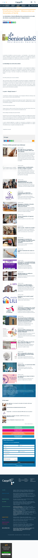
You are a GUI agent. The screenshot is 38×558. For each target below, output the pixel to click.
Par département (20, 499)
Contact (25, 478)
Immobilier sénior (28, 517)
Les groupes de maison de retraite (19, 495)
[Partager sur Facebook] (4, 141)
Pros (34, 5)
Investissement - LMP (21, 524)
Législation (23, 496)
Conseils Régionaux (31, 501)
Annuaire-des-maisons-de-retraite (25, 528)
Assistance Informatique (31, 509)
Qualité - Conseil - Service (27, 523)
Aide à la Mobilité (26, 511)
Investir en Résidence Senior (28, 499)
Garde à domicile (32, 507)
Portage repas (22, 508)
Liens (32, 5)
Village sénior (22, 517)
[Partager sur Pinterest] (10, 22)
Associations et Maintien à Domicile (19, 510)
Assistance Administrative (21, 509)
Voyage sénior (31, 519)
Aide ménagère (26, 507)
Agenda (3, 5)
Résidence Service (13, 5)
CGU (19, 478)
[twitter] (4, 2)
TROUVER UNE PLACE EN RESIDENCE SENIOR (18, 427)
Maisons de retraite (7, 5)
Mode (25, 519)
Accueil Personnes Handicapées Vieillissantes (27, 494)
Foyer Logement (16, 494)
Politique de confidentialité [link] (6, 555)
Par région (15, 499)
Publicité (25, 481)
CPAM (14, 503)
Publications (24, 491)
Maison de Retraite (16, 493)
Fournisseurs (15, 523)
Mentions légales (22, 480)
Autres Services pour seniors (24, 514)
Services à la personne (24, 5)
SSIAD (26, 508)
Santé (20, 491)
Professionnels (4, 523)
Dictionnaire (32, 496)
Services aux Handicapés (20, 508)
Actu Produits (21, 490)
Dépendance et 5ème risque (28, 489)
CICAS (32, 506)
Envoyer (19, 462)
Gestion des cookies (26, 534)
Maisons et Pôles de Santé (17, 530)
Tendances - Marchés (21, 525)
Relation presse (33, 481)
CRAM (34, 502)
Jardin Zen (26, 520)
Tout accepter (6, 552)
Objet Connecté (27, 526)
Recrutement (20, 523)
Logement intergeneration (24, 517)
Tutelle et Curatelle (16, 504)
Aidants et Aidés (16, 490)
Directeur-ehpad (16, 528)
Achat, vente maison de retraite (18, 526)
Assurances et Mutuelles (27, 503)
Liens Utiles (4, 501)
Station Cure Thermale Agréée (18, 520)
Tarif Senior (21, 519)
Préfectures (25, 502)
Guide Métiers (24, 522)
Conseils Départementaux (17, 502)
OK (33, 140)
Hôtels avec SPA (16, 519)
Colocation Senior (16, 517)
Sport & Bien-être (31, 512)
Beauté (27, 519)
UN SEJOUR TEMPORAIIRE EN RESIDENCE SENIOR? (18, 430)
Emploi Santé (15, 522)
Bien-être (29, 5)
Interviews (21, 489)
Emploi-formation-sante (17, 529)
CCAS (17, 503)
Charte (20, 481)
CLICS (21, 503)
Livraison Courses (16, 508)
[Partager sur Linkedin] (12, 22)
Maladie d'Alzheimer (23, 493)
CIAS (19, 503)
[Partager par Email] (15, 22)
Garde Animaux (25, 512)
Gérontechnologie (29, 525)
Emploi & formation (5, 522)
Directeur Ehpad (16, 497)
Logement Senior (18, 5)
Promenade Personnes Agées (22, 512)
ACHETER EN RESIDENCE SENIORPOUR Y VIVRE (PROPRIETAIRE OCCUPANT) (18, 433)
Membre (32, 2)
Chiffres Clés (27, 496)
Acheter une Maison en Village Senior (19, 499)
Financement (15, 524)
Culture (27, 491)
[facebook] (3, 2)
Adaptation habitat (32, 517)
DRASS (28, 502)
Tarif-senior (28, 529)
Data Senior (31, 491)
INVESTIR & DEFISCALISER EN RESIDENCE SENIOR (18, 436)
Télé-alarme (27, 513)
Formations (20, 522)
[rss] (6, 2)
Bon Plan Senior (16, 491)
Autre (20, 497)
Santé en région (22, 501)
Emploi (37, 5)
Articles (17, 489)
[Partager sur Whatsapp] (13, 22)
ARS (14, 501)
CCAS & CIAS (25, 506)
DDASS (31, 502)
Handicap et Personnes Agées (30, 490)
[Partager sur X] (8, 22)
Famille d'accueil (28, 495)
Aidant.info (24, 529)
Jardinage (30, 512)
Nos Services (15, 525)
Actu (1, 5)
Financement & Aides (17, 496)
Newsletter (26, 480)
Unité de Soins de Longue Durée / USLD (20, 494)
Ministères (17, 501)
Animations (34, 495)
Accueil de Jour (30, 493)
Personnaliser (6, 554)
